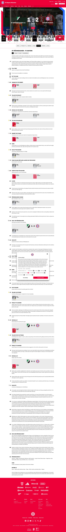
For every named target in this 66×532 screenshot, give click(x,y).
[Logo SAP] (19, 494)
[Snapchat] (33, 521)
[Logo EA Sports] (47, 487)
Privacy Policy (17, 525)
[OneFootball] (38, 521)
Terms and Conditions (23, 525)
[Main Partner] (56, 3)
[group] (33, 38)
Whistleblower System (33, 525)
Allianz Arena (51, 1)
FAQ (37, 525)
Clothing (39, 502)
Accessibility (28, 525)
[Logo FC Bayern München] (33, 514)
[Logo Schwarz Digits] (26, 494)
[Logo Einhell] (21, 490)
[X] (35, 521)
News (2, 6)
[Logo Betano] (20, 487)
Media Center (41, 517)
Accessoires (40, 508)
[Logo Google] (36, 490)
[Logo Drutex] (41, 487)
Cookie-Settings (51, 525)
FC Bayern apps (48, 504)
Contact (56, 1)
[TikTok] (40, 521)
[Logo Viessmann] (35, 494)
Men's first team (32, 501)
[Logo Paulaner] (44, 490)
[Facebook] (25, 521)
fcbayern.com (24, 517)
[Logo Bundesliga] (37, 529)
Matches (12, 6)
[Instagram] (28, 521)
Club (19, 6)
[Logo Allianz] (34, 484)
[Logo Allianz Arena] (29, 530)
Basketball (30, 517)
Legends (31, 502)
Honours (47, 502)
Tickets (25, 6)
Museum (29, 6)
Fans (22, 6)
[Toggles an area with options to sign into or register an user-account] (64, 1)
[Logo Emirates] (29, 490)
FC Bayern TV (6, 6)
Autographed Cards (49, 505)
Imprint (14, 525)
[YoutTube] (30, 521)
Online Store (40, 499)
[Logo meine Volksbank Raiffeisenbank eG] (44, 494)
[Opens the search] (33, 6)
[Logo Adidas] (27, 483)
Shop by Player (40, 504)
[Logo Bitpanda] (28, 487)
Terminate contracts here (44, 525)
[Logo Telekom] (22, 483)
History (47, 501)
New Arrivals (40, 505)
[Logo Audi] (42, 484)
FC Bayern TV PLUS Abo (17, 502)
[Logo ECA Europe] (34, 529)
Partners (33, 480)
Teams (16, 6)
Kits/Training (40, 501)
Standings (25, 501)
